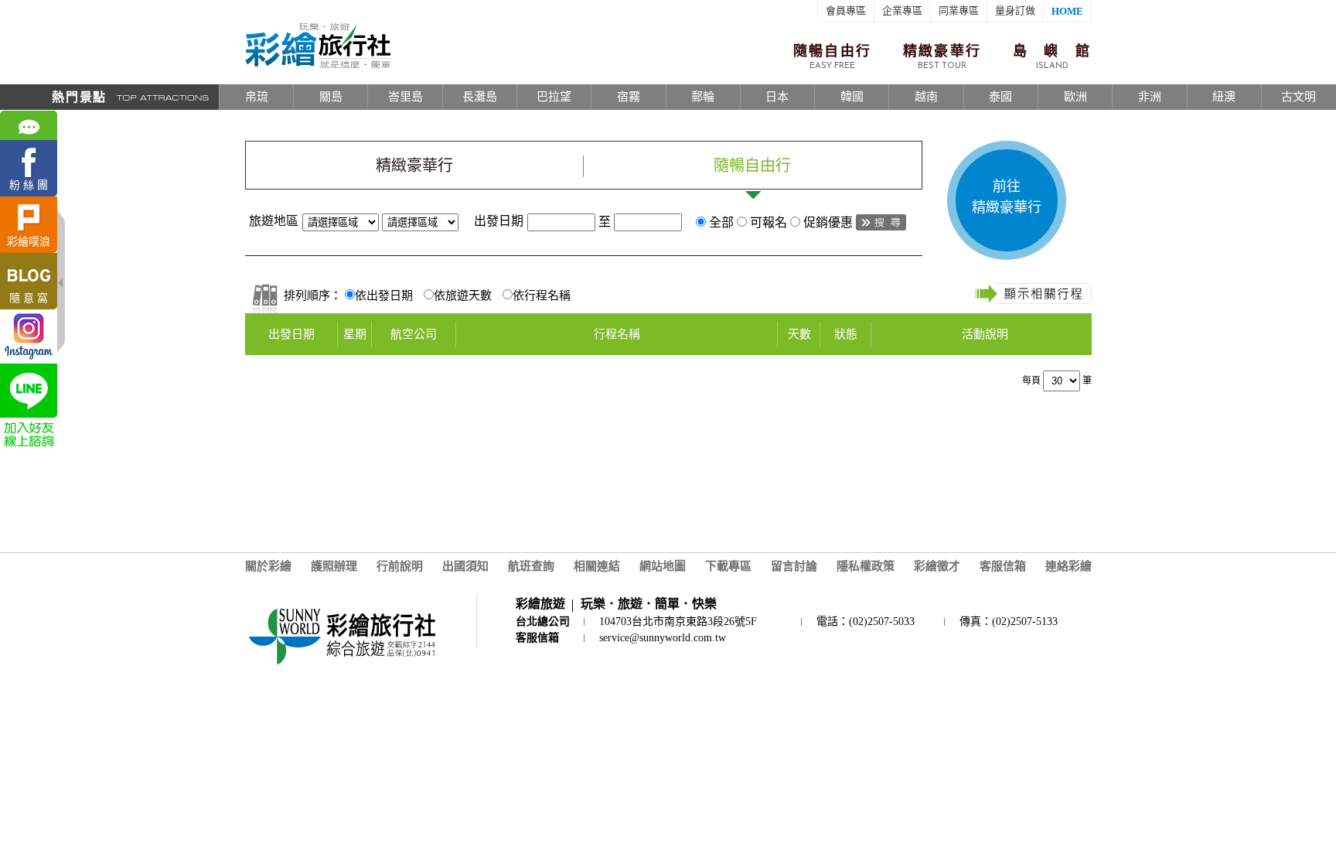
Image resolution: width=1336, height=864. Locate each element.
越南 (926, 96)
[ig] (28, 336)
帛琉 (256, 96)
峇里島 (405, 96)
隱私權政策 (866, 566)
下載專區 (728, 566)
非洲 (1149, 96)
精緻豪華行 (942, 56)
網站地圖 (662, 566)
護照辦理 (334, 566)
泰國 (1000, 96)
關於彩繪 (268, 566)
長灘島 (479, 96)
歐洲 (1075, 96)
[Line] (28, 391)
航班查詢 (531, 566)
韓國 (852, 96)
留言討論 (794, 566)
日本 (777, 96)
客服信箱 (1003, 566)
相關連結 (597, 566)
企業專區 (902, 10)
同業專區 (959, 10)
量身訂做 (1015, 10)
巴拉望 (554, 96)
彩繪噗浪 (28, 242)
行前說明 (400, 566)
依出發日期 (384, 295)
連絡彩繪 (1068, 566)
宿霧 (628, 96)
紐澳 (1223, 96)
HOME (1067, 11)
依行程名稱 (542, 295)
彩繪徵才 (937, 566)
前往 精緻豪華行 (1006, 197)
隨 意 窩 (28, 298)
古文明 (1298, 96)
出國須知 (465, 566)
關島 (331, 96)
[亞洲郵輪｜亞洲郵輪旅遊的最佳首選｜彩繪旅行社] (318, 65)
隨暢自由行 (832, 56)
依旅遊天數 (463, 295)
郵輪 (702, 96)
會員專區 (846, 10)
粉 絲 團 (28, 185)
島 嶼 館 (1052, 56)
